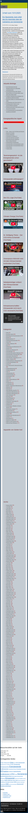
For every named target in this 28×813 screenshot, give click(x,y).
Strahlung (8, 404)
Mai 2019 (8, 640)
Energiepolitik (17, 764)
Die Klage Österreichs (12, 32)
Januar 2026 (9, 516)
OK (1, 811)
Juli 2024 (8, 544)
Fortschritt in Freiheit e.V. (11, 136)
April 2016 (8, 696)
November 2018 (9, 650)
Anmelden (5, 792)
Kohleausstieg (17, 778)
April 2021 (8, 605)
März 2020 (8, 625)
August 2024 (9, 542)
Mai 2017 (8, 676)
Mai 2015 (8, 709)
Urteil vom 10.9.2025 (17, 77)
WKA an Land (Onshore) (11, 421)
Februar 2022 (9, 589)
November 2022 (9, 575)
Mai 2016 (8, 695)
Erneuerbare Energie (12, 769)
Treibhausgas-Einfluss (11, 412)
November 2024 (9, 538)
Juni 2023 (8, 564)
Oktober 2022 (9, 576)
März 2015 (8, 712)
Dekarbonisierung (4, 764)
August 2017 (9, 672)
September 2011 (10, 737)
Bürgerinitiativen (9, 339)
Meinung (8, 387)
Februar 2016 (9, 698)
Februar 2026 (9, 514)
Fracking (5, 771)
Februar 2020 (9, 626)
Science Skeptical (10, 134)
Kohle (7, 381)
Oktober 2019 (9, 633)
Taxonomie (10, 77)
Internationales (9, 373)
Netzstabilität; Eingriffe (11, 390)
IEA (10, 774)
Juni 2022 (8, 583)
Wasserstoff (20, 784)
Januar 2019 (9, 647)
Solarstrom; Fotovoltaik (11, 401)
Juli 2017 (8, 673)
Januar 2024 (9, 553)
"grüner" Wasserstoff (5, 762)
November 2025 (9, 519)
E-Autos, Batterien (10, 343)
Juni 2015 (8, 707)
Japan (16, 774)
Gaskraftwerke (17, 771)
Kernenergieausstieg (6, 776)
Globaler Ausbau (10, 370)
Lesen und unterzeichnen (11, 122)
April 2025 (8, 530)
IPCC (13, 774)
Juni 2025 (8, 527)
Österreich (4, 77)
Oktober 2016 (9, 687)
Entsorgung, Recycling (11, 356)
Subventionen (22, 782)
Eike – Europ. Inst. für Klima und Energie (15, 131)
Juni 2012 (8, 734)
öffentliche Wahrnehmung (12, 391)
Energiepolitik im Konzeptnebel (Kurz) (14, 145)
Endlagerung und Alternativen (12, 346)
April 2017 (8, 678)
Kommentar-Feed (7, 795)
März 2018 (8, 662)
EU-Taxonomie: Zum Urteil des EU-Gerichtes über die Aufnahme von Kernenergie (12, 19)
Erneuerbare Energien (21, 769)
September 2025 (10, 522)
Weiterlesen (5, 72)
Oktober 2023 (9, 558)
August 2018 (9, 654)
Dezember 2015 (10, 701)
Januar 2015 (9, 715)
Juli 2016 (8, 692)
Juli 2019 (8, 637)
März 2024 (8, 550)
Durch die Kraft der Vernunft (12, 137)
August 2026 (9, 505)
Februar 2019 (9, 645)
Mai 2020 (8, 622)
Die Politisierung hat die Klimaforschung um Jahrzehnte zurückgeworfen (13, 88)
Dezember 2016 (10, 684)
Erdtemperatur (4, 769)
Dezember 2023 (10, 555)
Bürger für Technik (10, 133)
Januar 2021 (9, 609)
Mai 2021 (8, 603)
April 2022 (8, 586)
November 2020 (9, 612)
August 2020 (9, 617)
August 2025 (9, 524)
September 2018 (10, 653)
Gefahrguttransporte (10, 368)
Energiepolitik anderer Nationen (13, 353)
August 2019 (9, 636)
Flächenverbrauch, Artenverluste (13, 360)
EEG (7, 345)
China (11, 762)
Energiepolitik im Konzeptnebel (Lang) (15, 144)
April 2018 (8, 661)
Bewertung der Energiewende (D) (13, 335)
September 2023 (10, 559)
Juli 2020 (8, 619)
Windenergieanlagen (6, 786)
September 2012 (10, 732)
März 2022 (8, 587)
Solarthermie (9, 402)
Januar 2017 (9, 682)
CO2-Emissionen (20, 762)
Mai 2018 (8, 659)
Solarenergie (9, 399)
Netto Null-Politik (14, 780)
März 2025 (8, 531)
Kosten (21, 778)
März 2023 (8, 569)
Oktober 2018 (9, 651)
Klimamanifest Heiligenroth (12, 142)
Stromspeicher (9, 410)
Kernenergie (9, 376)
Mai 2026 (8, 509)
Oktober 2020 (9, 614)
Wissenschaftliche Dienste (8, 79)
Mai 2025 (8, 528)
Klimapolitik (3, 778)
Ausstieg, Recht (9, 334)
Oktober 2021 (9, 595)
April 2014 (8, 724)
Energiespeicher (5, 767)
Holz (7, 371)
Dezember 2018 (10, 648)
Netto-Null (7, 780)
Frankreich (11, 771)
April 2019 (8, 642)
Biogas (7, 337)
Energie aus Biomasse (11, 349)
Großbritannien (5, 774)
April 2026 (8, 511)
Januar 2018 (9, 664)
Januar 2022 (9, 591)
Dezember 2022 (10, 573)
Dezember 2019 (10, 629)
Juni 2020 (8, 620)
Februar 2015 (9, 714)
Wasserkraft (9, 418)
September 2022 (10, 578)
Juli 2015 (8, 706)
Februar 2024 (9, 552)
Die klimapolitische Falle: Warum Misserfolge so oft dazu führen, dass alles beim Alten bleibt (14, 93)
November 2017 (9, 667)
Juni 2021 (8, 601)
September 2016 (10, 689)
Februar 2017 (9, 681)
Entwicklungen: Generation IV (12, 357)
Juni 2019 (8, 639)
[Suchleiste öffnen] (2, 4)
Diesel (7, 342)
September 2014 (10, 718)
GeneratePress (4, 805)
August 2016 (9, 690)
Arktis (7, 332)
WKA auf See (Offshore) (11, 423)
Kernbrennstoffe (10, 374)
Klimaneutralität (20, 776)
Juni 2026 (8, 508)
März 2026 (8, 513)
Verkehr (8, 416)
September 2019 (10, 634)
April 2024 (8, 548)
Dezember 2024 (10, 536)
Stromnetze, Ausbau (10, 409)
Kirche (7, 377)
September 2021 (10, 597)
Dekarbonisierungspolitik (12, 340)
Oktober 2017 (9, 668)
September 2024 (10, 541)
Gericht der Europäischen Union (15, 76)
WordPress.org (6, 797)
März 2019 (8, 643)
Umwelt (8, 413)
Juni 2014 (8, 723)
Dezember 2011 (10, 735)
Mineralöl (8, 388)
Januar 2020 (9, 628)
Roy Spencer (22, 780)
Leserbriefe (9, 384)
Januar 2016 (9, 700)
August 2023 (9, 561)
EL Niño (11, 764)
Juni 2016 (8, 693)
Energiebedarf (9, 351)
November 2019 (9, 631)
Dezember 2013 (10, 731)
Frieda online (9, 148)
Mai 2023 (8, 566)
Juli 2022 (8, 581)
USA (7, 784)
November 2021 (9, 594)
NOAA (19, 780)
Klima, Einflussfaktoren (11, 379)
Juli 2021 (8, 600)
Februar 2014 (9, 728)
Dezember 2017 (10, 665)
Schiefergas (3, 782)
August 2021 (9, 598)
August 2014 (9, 720)
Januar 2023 (9, 572)
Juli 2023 (8, 562)
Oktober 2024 (9, 539)
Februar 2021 (9, 608)
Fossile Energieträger (11, 362)
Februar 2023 (9, 570)
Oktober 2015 (9, 704)
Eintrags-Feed (6, 794)
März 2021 (8, 606)
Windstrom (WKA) (10, 420)
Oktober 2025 (9, 520)
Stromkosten (18, 782)
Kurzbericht (8, 382)
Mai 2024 (8, 547)
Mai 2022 (8, 584)
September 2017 (10, 670)
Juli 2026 (8, 506)
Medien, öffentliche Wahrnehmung (14, 385)
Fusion (7, 363)
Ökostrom (8, 396)
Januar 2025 (9, 534)
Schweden (7, 782)
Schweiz (12, 782)
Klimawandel (10, 778)
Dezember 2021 (10, 592)
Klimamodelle (14, 776)
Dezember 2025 (10, 517)
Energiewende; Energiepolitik (9, 74)
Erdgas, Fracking (10, 359)
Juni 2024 (8, 545)
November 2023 (9, 556)
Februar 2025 (9, 533)
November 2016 (9, 686)
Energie (8, 348)
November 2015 (9, 703)
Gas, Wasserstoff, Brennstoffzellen (14, 365)
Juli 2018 (8, 656)
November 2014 (9, 717)
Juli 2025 (8, 525)
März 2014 (8, 726)
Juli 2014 (8, 721)
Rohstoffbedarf (9, 398)
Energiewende (15, 766)
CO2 (14, 762)
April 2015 (8, 710)
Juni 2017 (8, 675)
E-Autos (8, 764)
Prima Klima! (9, 147)
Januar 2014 (9, 729)
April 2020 (8, 623)
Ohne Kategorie (9, 395)
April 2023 (8, 567)
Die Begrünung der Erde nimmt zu (13, 102)
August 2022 (9, 580)
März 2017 (8, 679)
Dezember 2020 (10, 611)
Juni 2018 (8, 658)
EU (2, 771)
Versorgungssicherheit (13, 784)
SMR (15, 782)
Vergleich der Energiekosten (12, 415)
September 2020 (10, 615)
